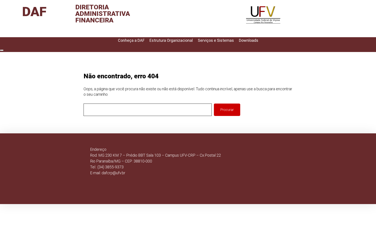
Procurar (227, 110)
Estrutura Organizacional (171, 40)
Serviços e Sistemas (216, 40)
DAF (34, 11)
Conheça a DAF (131, 40)
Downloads (248, 40)
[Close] (1, 50)
